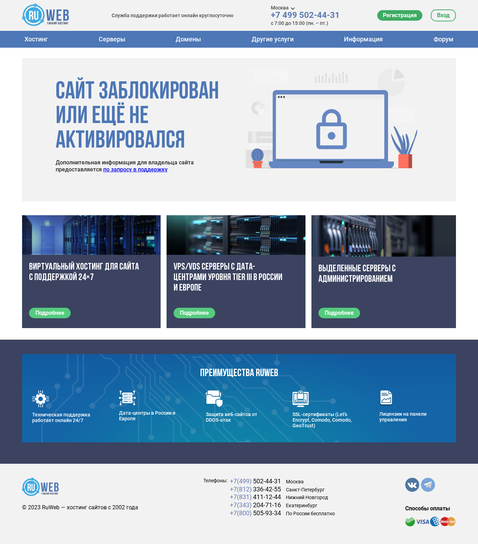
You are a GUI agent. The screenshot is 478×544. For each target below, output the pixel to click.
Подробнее (49, 313)
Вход (443, 15)
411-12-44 (255, 497)
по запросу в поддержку (135, 169)
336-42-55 (255, 489)
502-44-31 (255, 481)
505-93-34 (255, 513)
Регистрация (400, 15)
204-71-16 (255, 505)
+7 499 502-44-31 (305, 15)
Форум (444, 39)
